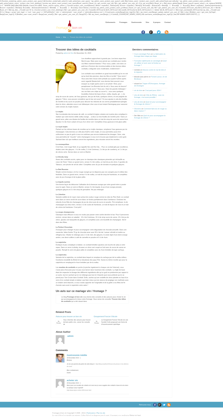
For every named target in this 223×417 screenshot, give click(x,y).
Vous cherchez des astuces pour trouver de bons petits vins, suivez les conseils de (73, 320)
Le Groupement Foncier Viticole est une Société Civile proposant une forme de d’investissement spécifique (111, 320)
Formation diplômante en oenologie (147, 61)
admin (66, 53)
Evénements (110, 22)
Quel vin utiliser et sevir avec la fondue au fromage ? (150, 63)
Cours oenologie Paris (142, 54)
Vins (147, 22)
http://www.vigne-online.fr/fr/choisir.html (79, 390)
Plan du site (101, 413)
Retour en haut (135, 415)
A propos (156, 22)
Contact (167, 22)
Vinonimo (137, 109)
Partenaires (91, 413)
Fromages (123, 22)
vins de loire (138, 95)
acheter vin (72, 380)
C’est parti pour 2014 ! (153, 90)
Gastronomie (136, 22)
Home (58, 37)
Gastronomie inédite (77, 355)
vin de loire (138, 90)
